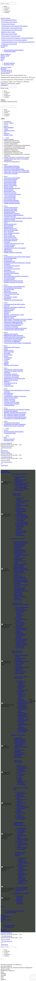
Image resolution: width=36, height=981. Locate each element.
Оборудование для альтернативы (13, 338)
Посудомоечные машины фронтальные (15, 417)
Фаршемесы (7, 298)
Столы (6, 360)
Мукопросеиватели (9, 271)
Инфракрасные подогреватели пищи (14, 378)
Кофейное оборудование (8, 32)
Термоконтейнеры (9, 405)
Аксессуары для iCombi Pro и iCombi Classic (16, 170)
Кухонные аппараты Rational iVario (14, 169)
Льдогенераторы (8, 189)
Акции (3, 58)
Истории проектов (9, 63)
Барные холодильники (10, 185)
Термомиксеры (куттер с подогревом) (15, 248)
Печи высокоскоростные (11, 230)
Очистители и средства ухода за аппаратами (16, 172)
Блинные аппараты (9, 219)
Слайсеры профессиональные (12, 325)
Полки (6, 356)
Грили (6, 222)
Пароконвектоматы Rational (12, 167)
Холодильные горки (10, 198)
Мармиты (7, 381)
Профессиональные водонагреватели (14, 337)
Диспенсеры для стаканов (11, 377)
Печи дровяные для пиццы (11, 233)
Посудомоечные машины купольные (14, 415)
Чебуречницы (8, 249)
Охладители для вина (10, 192)
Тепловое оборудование (8, 24)
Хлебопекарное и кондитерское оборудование (14, 26)
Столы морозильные (10, 195)
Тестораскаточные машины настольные (15, 328)
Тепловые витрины (9, 245)
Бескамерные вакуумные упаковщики (15, 424)
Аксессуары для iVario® (11, 173)
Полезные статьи (9, 64)
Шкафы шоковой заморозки (12, 203)
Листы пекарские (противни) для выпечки (16, 276)
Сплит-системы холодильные (12, 194)
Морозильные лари (9, 191)
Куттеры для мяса (9, 289)
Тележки (6, 362)
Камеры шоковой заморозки (12, 188)
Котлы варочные (9, 225)
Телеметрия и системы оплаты (12, 340)
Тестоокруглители (9, 279)
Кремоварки (7, 274)
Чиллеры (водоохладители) (12, 201)
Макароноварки (8, 227)
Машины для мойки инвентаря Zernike (15, 412)
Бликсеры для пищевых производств (14, 307)
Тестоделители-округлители (12, 268)
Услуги (3, 47)
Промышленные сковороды (12, 213)
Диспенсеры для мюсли (11, 374)
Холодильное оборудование (9, 22)
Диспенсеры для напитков (11, 375)
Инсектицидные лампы (10, 397)
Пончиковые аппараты (10, 240)
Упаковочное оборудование (9, 44)
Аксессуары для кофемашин (12, 341)
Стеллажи (7, 359)
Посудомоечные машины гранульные (14, 414)
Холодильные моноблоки (11, 200)
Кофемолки (7, 311)
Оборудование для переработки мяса (11, 28)
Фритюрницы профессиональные (13, 215)
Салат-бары (7, 384)
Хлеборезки (7, 270)
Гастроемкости (8, 394)
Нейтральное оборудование (9, 34)
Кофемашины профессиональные (13, 335)
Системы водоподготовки (11, 402)
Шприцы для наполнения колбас (13, 300)
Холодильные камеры (10, 182)
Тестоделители (8, 267)
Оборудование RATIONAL (9, 20)
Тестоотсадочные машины (11, 273)
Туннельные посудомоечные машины (15, 418)
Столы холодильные (10, 197)
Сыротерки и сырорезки (11, 326)
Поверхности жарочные (11, 239)
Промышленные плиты (10, 210)
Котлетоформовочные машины (13, 288)
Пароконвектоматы (9, 212)
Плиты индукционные (10, 209)
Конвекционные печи (10, 224)
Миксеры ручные (9, 317)
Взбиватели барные (9, 308)
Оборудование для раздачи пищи (10, 36)
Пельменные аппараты (10, 292)
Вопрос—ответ (5, 55)
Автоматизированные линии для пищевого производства (17, 42)
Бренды (3, 57)
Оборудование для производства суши (15, 320)
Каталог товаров (5, 18)
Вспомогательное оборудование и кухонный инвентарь (17, 38)
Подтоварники (8, 354)
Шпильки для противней (11, 365)
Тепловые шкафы (9, 246)
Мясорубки (7, 291)
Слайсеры (7, 295)
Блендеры (7, 305)
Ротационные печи (9, 261)
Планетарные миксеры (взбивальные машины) (17, 262)
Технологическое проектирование (14, 50)
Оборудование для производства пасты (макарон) (18, 319)
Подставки (7, 353)
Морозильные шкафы (10, 184)
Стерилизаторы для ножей (11, 403)
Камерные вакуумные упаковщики (14, 425)
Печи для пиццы (9, 231)
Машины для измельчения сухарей (14, 314)
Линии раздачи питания (11, 380)
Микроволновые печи (10, 228)
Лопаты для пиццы (9, 399)
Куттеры (6, 313)
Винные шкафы (8, 186)
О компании (4, 45)
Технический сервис (10, 51)
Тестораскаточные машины (12, 265)
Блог (2, 60)
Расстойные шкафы (9, 277)
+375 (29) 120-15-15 (6, 72)
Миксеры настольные (10, 316)
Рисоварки (7, 242)
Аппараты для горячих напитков (13, 371)
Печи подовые (8, 234)
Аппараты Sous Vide (10, 216)
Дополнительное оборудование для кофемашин (17, 343)
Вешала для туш (8, 350)
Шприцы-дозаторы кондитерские (13, 282)
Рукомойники (8, 357)
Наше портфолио (5, 54)
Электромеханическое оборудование (11, 30)
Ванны (6, 348)
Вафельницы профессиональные (13, 221)
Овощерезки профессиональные (13, 322)
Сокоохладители (8, 386)
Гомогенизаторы (8, 310)
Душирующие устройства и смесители (15, 396)
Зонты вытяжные (9, 351)
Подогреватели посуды (10, 383)
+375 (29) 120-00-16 (6, 70)
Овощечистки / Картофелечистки (13, 323)
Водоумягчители (9, 393)
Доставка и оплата (6, 67)
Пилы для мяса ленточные (11, 294)
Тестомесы (7, 264)
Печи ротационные (9, 236)
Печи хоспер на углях (10, 237)
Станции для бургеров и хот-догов (14, 243)
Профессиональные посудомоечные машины (14, 40)
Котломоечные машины (11, 411)
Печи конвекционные (10, 258)
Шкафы (6, 363)
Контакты (3, 69)
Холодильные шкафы (10, 181)
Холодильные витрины (10, 179)
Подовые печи (8, 259)
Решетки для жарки (9, 400)
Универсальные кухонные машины (14, 329)
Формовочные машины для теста (13, 280)
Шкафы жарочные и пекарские (13, 252)
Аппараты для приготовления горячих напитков (18, 218)
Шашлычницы (8, 251)
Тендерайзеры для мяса (10, 297)
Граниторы (7, 372)
